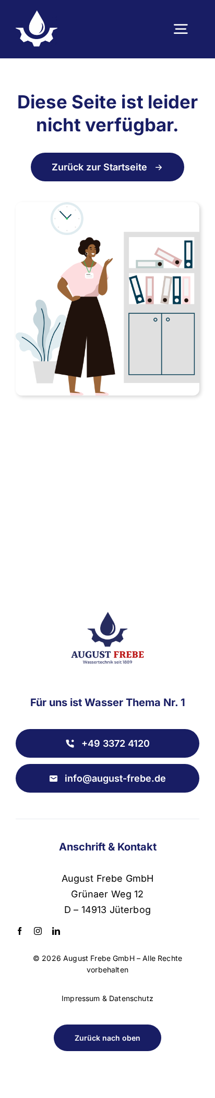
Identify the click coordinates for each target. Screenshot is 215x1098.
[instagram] (38, 931)
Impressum (81, 998)
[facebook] (19, 931)
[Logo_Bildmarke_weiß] (36, 15)
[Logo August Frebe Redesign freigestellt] (107, 605)
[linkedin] (56, 931)
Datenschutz (131, 998)
